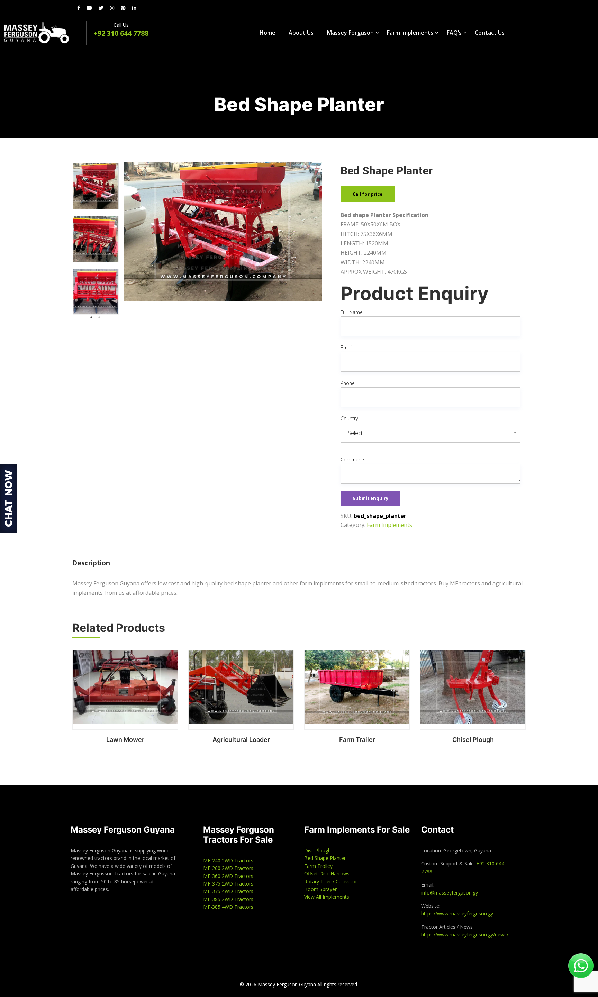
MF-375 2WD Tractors (228, 883)
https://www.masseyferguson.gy (457, 913)
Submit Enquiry (370, 498)
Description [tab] (91, 562)
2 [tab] (99, 317)
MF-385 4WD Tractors (228, 907)
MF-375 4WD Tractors (228, 891)
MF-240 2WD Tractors (228, 860)
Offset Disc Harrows (327, 873)
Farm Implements (410, 32)
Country (349, 418)
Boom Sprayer (320, 889)
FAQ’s (454, 32)
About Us (301, 32)
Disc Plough (317, 850)
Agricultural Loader (241, 739)
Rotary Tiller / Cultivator (330, 881)
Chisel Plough (473, 739)
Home (267, 32)
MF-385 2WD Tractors (228, 899)
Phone (348, 383)
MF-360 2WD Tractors (228, 876)
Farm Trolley (318, 866)
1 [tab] (91, 317)
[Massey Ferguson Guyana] (43, 33)
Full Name (352, 312)
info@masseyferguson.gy (449, 892)
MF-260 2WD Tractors (228, 868)
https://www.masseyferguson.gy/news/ (464, 934)
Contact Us (490, 32)
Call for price (367, 194)
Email (347, 347)
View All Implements (326, 896)
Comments (353, 459)
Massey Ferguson (350, 32)
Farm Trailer (357, 739)
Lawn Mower (125, 739)
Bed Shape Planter (325, 858)
